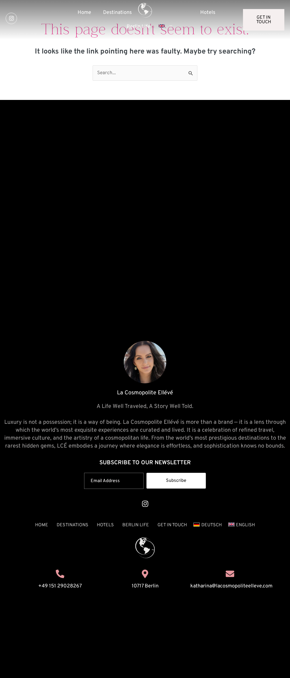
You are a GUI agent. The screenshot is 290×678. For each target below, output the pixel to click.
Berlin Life (135, 525)
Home (84, 12)
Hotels (207, 12)
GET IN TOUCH (172, 525)
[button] (164, 26)
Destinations (117, 12)
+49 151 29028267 (60, 586)
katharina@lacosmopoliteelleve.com (231, 586)
